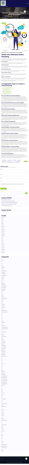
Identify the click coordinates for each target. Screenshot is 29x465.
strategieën (3, 162)
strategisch (2, 418)
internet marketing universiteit (4, 328)
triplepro (2, 429)
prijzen (2, 389)
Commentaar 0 (25, 161)
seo (1, 408)
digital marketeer (3, 284)
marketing (2, 339)
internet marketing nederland (4, 327)
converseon (2, 278)
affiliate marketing (9, 160)
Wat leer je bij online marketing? (6, 88)
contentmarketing (14, 160)
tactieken (6, 162)
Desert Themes (20, 462)
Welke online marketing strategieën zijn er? (7, 89)
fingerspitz (2, 296)
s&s (1, 397)
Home (7, 11)
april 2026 (2, 223)
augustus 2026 (2, 217)
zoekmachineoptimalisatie (16, 162)
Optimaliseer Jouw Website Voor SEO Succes (6, 199)
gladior (2, 301)
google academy (3, 304)
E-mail (1, 177)
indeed (2, 324)
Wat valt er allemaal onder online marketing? (7, 87)
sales (2, 400)
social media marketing (18, 161)
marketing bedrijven (3, 342)
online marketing (8, 161)
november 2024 (3, 249)
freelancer (2, 299)
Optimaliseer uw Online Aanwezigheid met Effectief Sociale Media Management (9, 202)
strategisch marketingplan (4, 420)
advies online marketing (4, 160)
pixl (1, 386)
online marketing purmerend (4, 380)
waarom (2, 435)
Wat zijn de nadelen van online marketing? (7, 93)
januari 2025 (2, 246)
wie (1, 440)
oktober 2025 (2, 232)
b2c (1, 264)
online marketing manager (4, 377)
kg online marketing (3, 331)
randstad (2, 394)
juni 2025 (2, 238)
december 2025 (3, 229)
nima (2, 360)
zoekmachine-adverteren (10, 162)
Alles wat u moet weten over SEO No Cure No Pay (6, 205)
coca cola (2, 269)
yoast (2, 443)
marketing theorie (3, 354)
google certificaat (3, 307)
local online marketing (3, 336)
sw (1, 423)
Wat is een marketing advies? (6, 94)
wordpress (2, 441)
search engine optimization (4, 403)
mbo (1, 357)
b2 (1, 261)
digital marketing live (3, 287)
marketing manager (3, 348)
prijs (1, 388)
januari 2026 (2, 228)
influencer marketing (4, 161)
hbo (1, 313)
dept (1, 281)
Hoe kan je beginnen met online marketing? (7, 91)
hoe (1, 316)
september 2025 (3, 234)
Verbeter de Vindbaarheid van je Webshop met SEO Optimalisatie (8, 201)
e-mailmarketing (18, 160)
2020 (2, 258)
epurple (2, 293)
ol (1, 368)
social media (2, 415)
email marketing (3, 290)
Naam (1, 174)
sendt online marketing (3, 406)
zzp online (2, 450)
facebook (2, 295)
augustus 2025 (2, 235)
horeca (2, 318)
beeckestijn (2, 266)
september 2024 (3, 252)
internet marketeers (3, 325)
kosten (2, 333)
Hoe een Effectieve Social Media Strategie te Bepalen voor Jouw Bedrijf (8, 204)
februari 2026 (2, 226)
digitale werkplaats (3, 289)
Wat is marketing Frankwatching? (6, 90)
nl (1, 362)
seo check (2, 411)
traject (2, 426)
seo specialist (2, 414)
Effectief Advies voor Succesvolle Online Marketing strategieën (15, 11)
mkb (1, 359)
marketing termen (3, 353)
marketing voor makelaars (4, 356)
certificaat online (3, 267)
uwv (1, 432)
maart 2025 (2, 243)
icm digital (2, 321)
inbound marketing (3, 322)
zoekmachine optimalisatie (4, 447)
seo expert (2, 412)
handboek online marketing (4, 310)
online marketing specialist (4, 382)
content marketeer (3, 272)
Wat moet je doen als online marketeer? (7, 92)
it (1, 330)
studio (2, 421)
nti (1, 365)
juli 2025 (2, 237)
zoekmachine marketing (3, 446)
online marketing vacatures (4, 383)
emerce (2, 292)
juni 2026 (2, 220)
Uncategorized (4, 23)
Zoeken (26, 193)
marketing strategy (3, 351)
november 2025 (3, 231)
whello (2, 438)
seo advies (2, 409)
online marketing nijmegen (4, 379)
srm (1, 417)
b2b (1, 263)
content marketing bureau (4, 275)
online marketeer (3, 371)
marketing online (3, 350)
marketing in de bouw (3, 345)
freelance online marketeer (4, 298)
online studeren (3, 385)
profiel (2, 391)
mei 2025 (2, 240)
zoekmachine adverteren (4, 444)
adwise (2, 260)
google (2, 302)
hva (1, 319)
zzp (1, 449)
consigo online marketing (4, 270)
